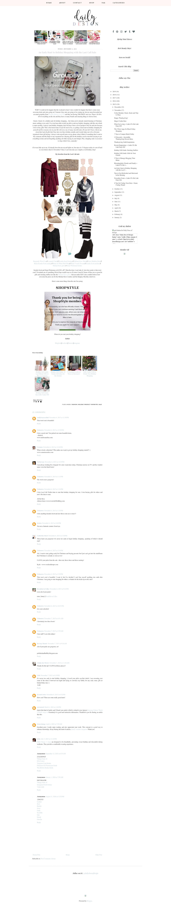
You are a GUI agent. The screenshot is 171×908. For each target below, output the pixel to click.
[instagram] (122, 31)
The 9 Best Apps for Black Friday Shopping (124, 130)
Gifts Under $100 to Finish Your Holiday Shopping (89, 374)
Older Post (98, 855)
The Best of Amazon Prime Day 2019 (41, 43)
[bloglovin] (134, 31)
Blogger (89, 901)
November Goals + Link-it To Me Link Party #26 (126, 179)
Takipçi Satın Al (42, 759)
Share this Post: (37, 400)
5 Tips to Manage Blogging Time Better (124, 159)
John (38, 739)
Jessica (39, 523)
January (117, 217)
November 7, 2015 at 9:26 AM (57, 643)
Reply (39, 423)
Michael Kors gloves (59, 266)
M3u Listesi (40, 761)
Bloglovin (58, 343)
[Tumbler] (130, 31)
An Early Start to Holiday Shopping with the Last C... (125, 169)
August (116, 195)
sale (100, 404)
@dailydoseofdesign (90, 873)
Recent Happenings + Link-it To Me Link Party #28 (125, 146)
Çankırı (39, 802)
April (116, 208)
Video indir (40, 787)
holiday (81, 404)
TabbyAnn (40, 462)
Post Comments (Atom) (48, 859)
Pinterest (70, 343)
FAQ (103, 3)
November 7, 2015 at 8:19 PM (50, 675)
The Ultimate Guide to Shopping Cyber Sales (54, 43)
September (118, 192)
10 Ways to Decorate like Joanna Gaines (81, 43)
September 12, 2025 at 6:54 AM (56, 754)
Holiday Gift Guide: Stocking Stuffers (126, 150)
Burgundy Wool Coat (40, 261)
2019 (114, 91)
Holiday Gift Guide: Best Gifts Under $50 (42, 394)
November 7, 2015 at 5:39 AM (53, 631)
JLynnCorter (41, 694)
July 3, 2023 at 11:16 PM (49, 739)
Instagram (77, 343)
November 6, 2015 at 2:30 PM (57, 536)
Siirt (38, 815)
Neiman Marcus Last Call (57, 114)
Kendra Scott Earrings (66, 261)
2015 (114, 104)
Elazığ (39, 817)
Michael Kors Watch (80, 261)
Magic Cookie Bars (120, 121)
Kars (38, 804)
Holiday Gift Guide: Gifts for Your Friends (125, 154)
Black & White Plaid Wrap (61, 263)
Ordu (38, 810)
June (116, 201)
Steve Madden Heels (94, 261)
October (117, 189)
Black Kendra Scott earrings (43, 263)
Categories (119, 3)
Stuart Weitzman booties (74, 266)
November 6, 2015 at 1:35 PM (53, 510)
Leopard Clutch (53, 261)
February (117, 214)
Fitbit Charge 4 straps (44, 742)
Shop (91, 3)
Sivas (38, 808)
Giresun (39, 819)
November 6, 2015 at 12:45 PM (54, 462)
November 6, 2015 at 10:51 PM (54, 606)
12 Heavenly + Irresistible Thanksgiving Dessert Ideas (123, 138)
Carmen (40, 447)
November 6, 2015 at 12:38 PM (59, 417)
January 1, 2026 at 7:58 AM (54, 777)
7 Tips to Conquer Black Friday (124, 134)
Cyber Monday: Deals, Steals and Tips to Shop (126, 114)
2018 (114, 95)
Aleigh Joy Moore (43, 663)
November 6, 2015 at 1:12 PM (53, 476)
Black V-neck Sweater (78, 263)
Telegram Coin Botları (44, 763)
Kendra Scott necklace (93, 263)
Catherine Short (42, 535)
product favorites (91, 404)
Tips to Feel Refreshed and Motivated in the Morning (126, 174)
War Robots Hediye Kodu (45, 768)
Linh (38, 675)
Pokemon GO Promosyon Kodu (47, 765)
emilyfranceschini (43, 417)
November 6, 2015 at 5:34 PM (53, 550)
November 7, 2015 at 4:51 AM (53, 618)
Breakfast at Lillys (43, 589)
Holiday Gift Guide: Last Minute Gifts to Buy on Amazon (42, 374)
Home (49, 3)
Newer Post (36, 855)
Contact (77, 3)
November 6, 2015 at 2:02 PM (51, 523)
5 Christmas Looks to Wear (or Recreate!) (74, 373)
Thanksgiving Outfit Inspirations (124, 142)
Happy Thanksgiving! (121, 118)
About (62, 3)
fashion (74, 404)
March (116, 211)
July (115, 198)
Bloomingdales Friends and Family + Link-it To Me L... (125, 164)
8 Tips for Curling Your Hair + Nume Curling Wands (126, 184)
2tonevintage (41, 724)
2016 (114, 101)
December (117, 107)
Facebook (65, 343)
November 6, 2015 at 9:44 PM (59, 589)
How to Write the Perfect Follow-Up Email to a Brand (67, 43)
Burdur (39, 806)
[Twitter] (126, 31)
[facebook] (114, 31)
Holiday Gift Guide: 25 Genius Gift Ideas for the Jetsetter (58, 374)
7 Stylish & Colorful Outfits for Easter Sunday (94, 43)
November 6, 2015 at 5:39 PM (53, 574)
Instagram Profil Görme (44, 785)
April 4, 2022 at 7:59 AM (54, 724)
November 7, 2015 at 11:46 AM (59, 663)
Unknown (40, 430)
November (117, 110)
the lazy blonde (42, 643)
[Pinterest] (118, 31)
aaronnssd (40, 707)
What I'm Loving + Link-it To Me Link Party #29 (126, 125)
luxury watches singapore (79, 729)
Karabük (39, 813)
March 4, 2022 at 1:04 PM (53, 707)
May (116, 205)
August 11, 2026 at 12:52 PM (55, 796)
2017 (114, 98)
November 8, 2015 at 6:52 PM (56, 694)
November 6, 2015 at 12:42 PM (53, 447)
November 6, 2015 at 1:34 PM (53, 489)
